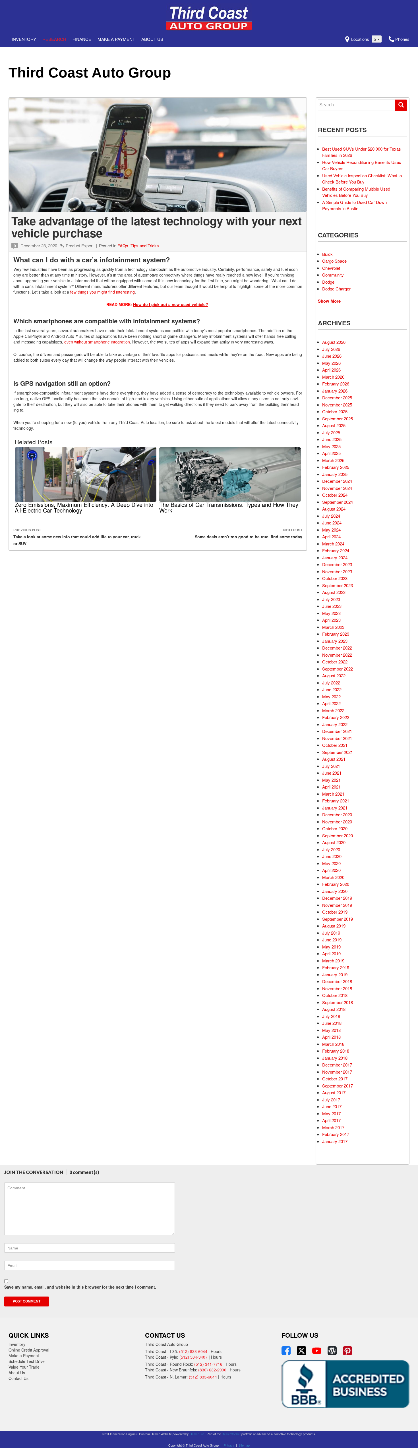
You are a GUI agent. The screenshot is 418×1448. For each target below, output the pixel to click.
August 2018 (333, 1009)
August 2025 (333, 425)
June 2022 (332, 689)
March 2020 (333, 877)
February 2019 (335, 967)
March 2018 (333, 1044)
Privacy (229, 1445)
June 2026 (332, 356)
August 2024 (333, 509)
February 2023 (335, 634)
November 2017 (337, 1072)
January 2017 (334, 1141)
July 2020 (331, 849)
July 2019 (331, 933)
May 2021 (331, 780)
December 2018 (337, 981)
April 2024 (331, 536)
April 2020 (331, 870)
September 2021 (337, 752)
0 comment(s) (84, 1172)
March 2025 (333, 460)
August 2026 (333, 342)
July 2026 (331, 349)
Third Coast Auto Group (90, 73)
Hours (216, 1351)
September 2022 (337, 669)
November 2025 (337, 405)
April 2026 (331, 370)
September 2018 (337, 1002)
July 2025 (331, 432)
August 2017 (333, 1092)
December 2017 (337, 1065)
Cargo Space (334, 261)
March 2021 (333, 794)
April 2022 (331, 703)
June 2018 (332, 1023)
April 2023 (331, 620)
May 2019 (331, 947)
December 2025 (337, 398)
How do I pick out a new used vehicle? (170, 304)
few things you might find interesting (102, 292)
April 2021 (331, 787)
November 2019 (337, 905)
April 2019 (331, 953)
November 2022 (337, 655)
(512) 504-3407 (193, 1357)
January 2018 (334, 1058)
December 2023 (337, 564)
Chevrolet (331, 268)
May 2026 (331, 363)
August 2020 (333, 842)
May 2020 (331, 863)
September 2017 (337, 1086)
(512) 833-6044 (193, 1351)
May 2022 (331, 696)
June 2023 (332, 606)
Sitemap (244, 1445)
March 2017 (333, 1127)
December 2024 (337, 481)
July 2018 (331, 1016)
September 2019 (337, 919)
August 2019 (333, 926)
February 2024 (335, 550)
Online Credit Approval (29, 1350)
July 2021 (331, 766)
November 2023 (337, 571)
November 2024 (337, 488)
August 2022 (333, 675)
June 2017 (332, 1106)
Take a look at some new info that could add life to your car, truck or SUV (77, 536)
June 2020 (332, 856)
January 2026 (334, 391)
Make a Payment (116, 39)
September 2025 (337, 418)
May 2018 (331, 1030)
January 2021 (334, 808)
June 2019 (332, 940)
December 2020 (337, 814)
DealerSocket (231, 1434)
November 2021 (337, 738)
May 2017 (331, 1113)
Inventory (24, 39)
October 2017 (334, 1079)
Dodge (328, 282)
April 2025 (331, 453)
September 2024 (337, 502)
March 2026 (333, 377)
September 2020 (337, 835)
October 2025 (334, 411)
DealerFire (197, 1434)
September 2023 (337, 585)
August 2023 (333, 592)
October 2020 (334, 828)
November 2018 (337, 988)
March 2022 (333, 710)
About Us (152, 39)
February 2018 (335, 1051)
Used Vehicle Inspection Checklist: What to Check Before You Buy (362, 178)
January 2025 (334, 474)
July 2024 (331, 516)
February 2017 (335, 1134)
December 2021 (337, 731)
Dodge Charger (336, 289)
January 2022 (334, 724)
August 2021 (333, 759)
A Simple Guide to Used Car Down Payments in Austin (354, 205)
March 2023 (333, 627)
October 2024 (334, 495)
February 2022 (335, 717)
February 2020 (335, 884)
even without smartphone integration (97, 342)
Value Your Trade (24, 1367)
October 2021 (334, 745)
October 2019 (334, 912)
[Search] (401, 105)
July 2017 (331, 1100)
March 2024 (333, 544)
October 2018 (334, 995)
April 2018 (331, 1037)
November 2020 (337, 822)
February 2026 (335, 384)
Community (333, 275)
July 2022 (331, 683)
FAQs (122, 245)
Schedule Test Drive (27, 1361)
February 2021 (335, 801)
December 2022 (337, 648)
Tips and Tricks (145, 245)
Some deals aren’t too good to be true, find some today (248, 533)
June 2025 (332, 439)
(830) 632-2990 (212, 1370)
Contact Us (18, 1378)
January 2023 (334, 641)
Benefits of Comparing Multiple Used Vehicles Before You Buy (356, 192)
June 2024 (332, 523)
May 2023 (331, 613)
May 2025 (331, 446)
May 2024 (331, 530)
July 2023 (331, 599)
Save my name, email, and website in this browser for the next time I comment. (80, 1287)
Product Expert (80, 245)
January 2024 (334, 557)
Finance (82, 39)
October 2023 (334, 578)
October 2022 (334, 662)
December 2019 (337, 898)
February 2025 (335, 467)
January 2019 (334, 974)
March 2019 (333, 961)
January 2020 (334, 891)
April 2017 (331, 1120)
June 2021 (332, 773)
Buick (327, 254)
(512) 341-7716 (208, 1364)
